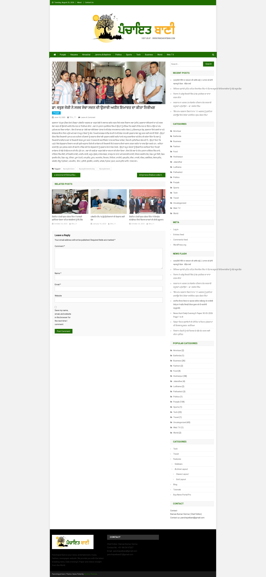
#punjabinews (68, 169)
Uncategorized (179, 203)
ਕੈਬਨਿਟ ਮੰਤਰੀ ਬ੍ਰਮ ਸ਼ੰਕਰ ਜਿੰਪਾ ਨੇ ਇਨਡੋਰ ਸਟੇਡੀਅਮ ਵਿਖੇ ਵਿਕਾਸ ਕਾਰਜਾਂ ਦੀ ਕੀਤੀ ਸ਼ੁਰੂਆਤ (146, 218)
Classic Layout (182, 474)
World (159, 55)
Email (58, 284)
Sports (129, 55)
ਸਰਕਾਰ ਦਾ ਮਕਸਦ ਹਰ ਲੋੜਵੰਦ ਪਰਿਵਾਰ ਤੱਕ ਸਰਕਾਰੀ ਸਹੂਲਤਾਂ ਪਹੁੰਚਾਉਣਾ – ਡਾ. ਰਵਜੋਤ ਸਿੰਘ (192, 104)
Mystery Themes (90, 574)
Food (175, 151)
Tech (138, 55)
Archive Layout (181, 469)
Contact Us (89, 2)
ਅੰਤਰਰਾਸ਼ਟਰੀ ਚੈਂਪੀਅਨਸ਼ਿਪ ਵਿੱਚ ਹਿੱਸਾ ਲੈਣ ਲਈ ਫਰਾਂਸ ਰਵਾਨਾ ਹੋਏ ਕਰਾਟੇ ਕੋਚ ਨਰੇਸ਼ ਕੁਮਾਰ (68, 175)
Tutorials (177, 489)
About (79, 2)
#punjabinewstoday (87, 169)
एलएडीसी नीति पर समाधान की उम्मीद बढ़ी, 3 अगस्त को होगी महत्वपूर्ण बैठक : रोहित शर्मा (193, 82)
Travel (176, 198)
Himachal (86, 55)
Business (149, 55)
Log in (175, 229)
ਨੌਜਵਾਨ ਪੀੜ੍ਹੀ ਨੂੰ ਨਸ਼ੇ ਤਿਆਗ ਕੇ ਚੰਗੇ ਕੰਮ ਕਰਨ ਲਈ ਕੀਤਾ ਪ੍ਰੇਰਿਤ (191, 333)
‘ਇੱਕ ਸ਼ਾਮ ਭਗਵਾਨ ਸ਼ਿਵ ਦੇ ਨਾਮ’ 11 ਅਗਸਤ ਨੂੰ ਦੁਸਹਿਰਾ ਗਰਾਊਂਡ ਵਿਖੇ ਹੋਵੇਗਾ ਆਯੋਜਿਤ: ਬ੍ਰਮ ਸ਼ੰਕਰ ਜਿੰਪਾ (192, 113)
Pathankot (177, 172)
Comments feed (180, 240)
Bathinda (177, 136)
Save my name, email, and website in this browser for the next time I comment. (63, 317)
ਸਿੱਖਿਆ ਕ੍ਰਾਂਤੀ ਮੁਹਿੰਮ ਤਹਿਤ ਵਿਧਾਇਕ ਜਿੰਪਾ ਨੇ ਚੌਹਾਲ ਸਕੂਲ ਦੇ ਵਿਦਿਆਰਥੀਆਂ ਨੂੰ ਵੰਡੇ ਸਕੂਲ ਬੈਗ (207, 89)
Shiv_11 (72, 117)
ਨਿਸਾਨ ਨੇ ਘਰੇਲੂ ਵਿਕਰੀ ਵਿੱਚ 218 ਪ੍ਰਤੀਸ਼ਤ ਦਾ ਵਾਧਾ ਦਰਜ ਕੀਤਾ (192, 96)
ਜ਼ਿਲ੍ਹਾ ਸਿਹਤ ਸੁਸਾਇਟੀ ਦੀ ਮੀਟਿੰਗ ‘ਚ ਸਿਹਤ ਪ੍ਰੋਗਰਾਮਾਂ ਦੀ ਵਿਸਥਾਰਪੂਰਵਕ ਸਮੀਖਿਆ (193, 324)
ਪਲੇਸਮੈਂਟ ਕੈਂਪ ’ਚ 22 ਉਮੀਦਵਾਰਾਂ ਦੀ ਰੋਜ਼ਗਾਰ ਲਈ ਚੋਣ (108, 218)
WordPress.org (179, 245)
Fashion (176, 146)
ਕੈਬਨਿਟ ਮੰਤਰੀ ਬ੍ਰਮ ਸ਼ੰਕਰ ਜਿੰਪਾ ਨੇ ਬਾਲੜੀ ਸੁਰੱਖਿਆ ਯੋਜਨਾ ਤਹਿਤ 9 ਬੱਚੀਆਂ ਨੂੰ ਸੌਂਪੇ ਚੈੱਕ (67, 218)
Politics (118, 55)
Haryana (74, 55)
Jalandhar (177, 162)
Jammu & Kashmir (103, 55)
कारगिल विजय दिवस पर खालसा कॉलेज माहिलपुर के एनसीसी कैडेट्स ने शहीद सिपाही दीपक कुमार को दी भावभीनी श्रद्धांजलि (193, 304)
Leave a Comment (88, 117)
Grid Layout (181, 479)
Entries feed (178, 234)
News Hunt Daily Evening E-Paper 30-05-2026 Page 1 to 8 (193, 315)
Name (58, 273)
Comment (60, 246)
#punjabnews (104, 169)
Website (58, 296)
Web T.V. (170, 55)
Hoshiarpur (178, 157)
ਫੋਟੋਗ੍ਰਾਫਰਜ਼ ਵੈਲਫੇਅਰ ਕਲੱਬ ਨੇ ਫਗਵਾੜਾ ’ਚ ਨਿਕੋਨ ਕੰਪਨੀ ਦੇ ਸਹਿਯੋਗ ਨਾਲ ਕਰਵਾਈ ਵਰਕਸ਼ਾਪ (152, 175)
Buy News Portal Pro (182, 495)
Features (177, 459)
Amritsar (177, 131)
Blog (175, 484)
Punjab (63, 55)
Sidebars (178, 464)
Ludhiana (177, 167)
